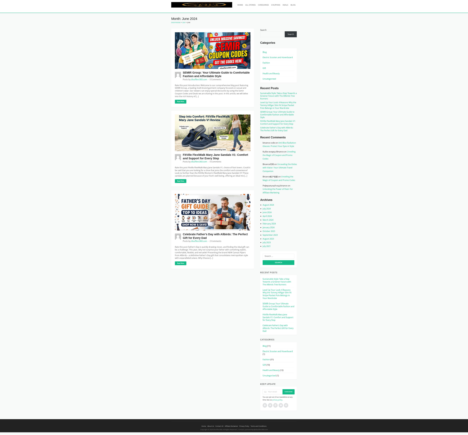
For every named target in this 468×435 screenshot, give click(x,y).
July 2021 (267, 246)
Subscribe (289, 391)
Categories (263, 5)
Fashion (266, 62)
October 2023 (269, 231)
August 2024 (268, 205)
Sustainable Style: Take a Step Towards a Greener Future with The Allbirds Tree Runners (278, 96)
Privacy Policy (244, 426)
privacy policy (277, 400)
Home (240, 5)
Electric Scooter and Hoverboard (278, 57)
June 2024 (267, 212)
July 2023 (267, 242)
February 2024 (269, 223)
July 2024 (267, 208)
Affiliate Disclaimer (231, 426)
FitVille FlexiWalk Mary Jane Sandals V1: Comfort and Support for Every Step (278, 122)
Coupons (275, 5)
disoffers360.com (199, 79)
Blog (293, 5)
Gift (264, 68)
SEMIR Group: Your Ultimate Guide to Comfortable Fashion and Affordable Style (277, 114)
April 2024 (267, 216)
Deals (285, 5)
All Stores (250, 5)
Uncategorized (269, 78)
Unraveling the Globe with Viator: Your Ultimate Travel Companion (280, 168)
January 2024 (268, 227)
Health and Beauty (271, 73)
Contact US (219, 426)
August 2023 (268, 238)
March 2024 (268, 220)
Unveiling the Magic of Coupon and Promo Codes (279, 155)
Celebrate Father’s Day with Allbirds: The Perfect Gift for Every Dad (276, 129)
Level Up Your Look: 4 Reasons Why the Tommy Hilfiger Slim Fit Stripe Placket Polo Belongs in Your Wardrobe (278, 105)
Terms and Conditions (259, 426)
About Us (210, 426)
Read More (180, 101)
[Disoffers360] (201, 4)
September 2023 (270, 235)
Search (263, 30)
